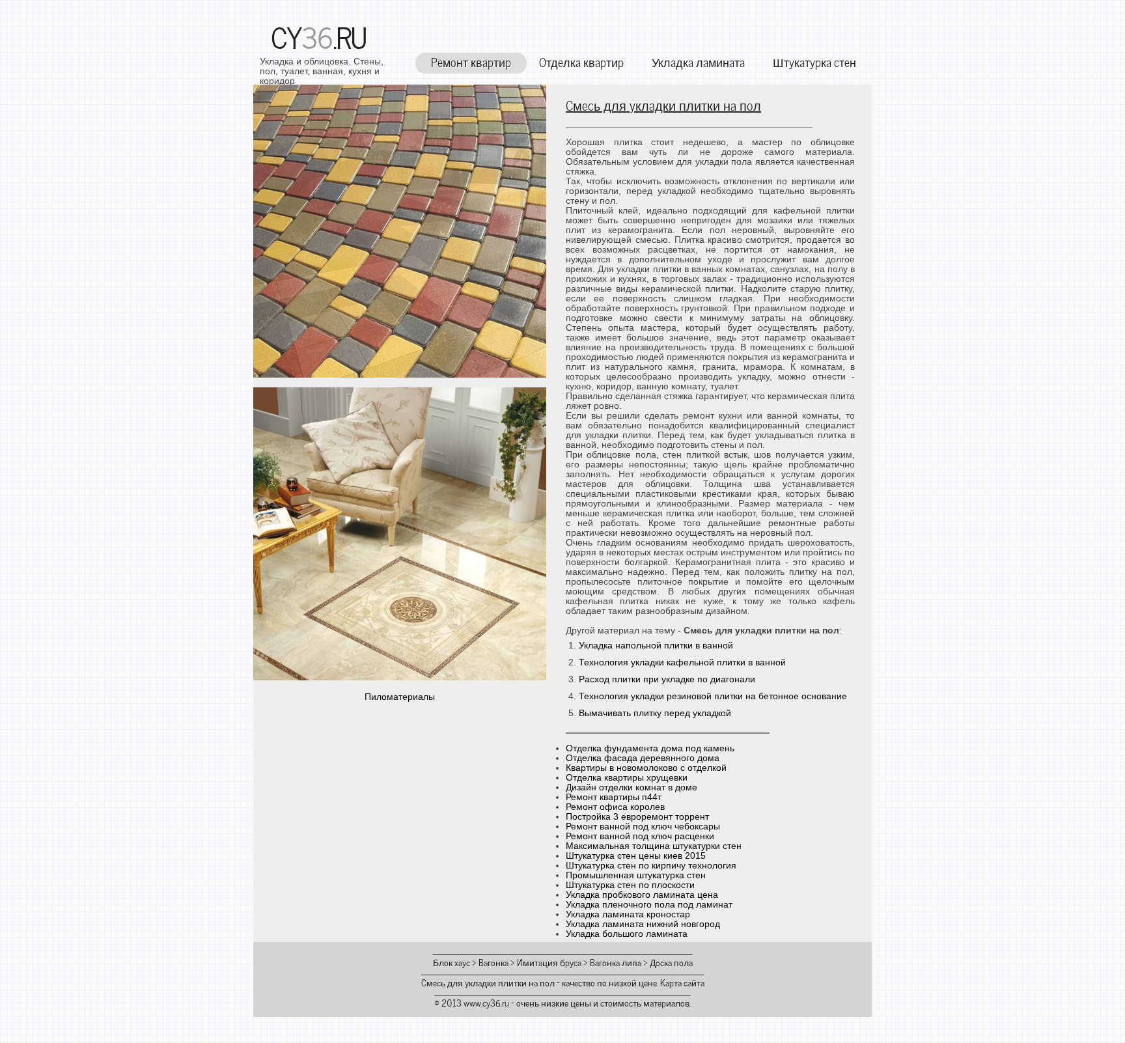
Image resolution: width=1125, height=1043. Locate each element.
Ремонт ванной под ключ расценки (640, 836)
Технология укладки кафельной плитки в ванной (682, 662)
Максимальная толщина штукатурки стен (654, 846)
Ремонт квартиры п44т (613, 797)
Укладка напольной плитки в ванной (656, 645)
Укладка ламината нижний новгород (643, 924)
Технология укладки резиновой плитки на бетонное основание (713, 696)
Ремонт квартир (471, 61)
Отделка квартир (581, 61)
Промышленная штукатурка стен (636, 875)
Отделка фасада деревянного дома (642, 758)
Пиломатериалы (400, 697)
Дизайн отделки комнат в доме (631, 787)
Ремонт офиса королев (615, 807)
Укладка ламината (698, 61)
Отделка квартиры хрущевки (627, 778)
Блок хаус (451, 962)
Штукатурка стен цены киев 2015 (636, 856)
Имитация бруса (549, 962)
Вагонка (493, 962)
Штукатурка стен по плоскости (630, 885)
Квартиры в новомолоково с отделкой (646, 768)
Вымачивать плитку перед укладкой (655, 713)
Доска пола (671, 962)
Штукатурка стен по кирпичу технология (651, 865)
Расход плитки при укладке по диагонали (667, 679)
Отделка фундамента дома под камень (650, 748)
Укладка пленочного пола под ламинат (649, 905)
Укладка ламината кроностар (628, 914)
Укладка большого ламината (627, 934)
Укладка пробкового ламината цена (642, 895)
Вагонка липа (615, 962)
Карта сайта (682, 982)
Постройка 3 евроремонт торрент (637, 817)
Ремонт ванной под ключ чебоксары (643, 826)
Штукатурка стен (814, 61)
